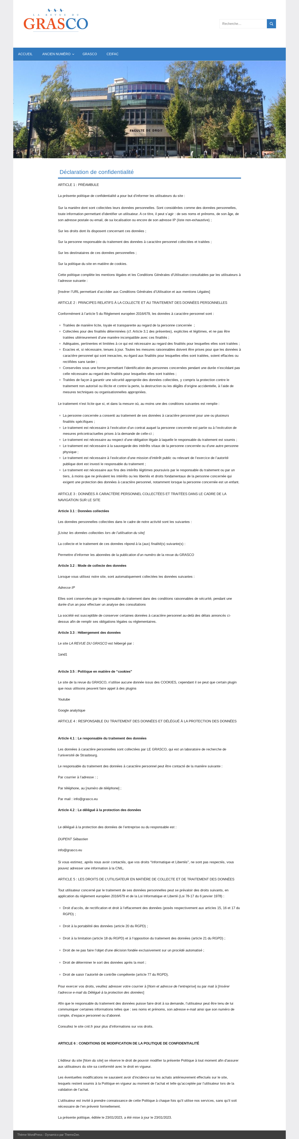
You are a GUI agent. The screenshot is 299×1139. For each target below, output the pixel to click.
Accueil (25, 54)
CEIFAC (113, 54)
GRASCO (90, 54)
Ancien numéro (56, 54)
